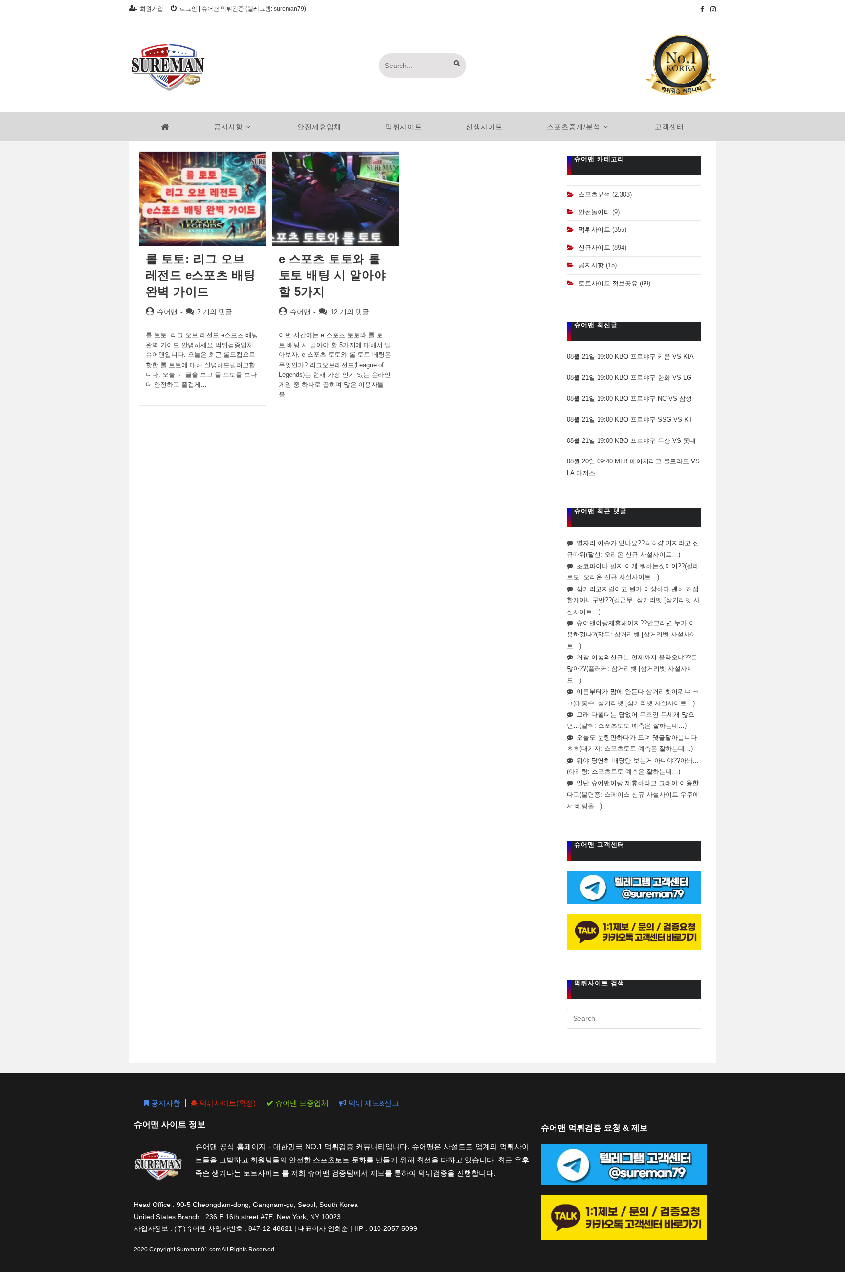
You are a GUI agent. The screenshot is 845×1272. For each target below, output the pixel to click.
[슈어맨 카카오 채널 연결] (634, 931)
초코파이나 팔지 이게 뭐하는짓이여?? (631, 566)
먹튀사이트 (594, 229)
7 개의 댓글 (214, 312)
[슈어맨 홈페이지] (165, 126)
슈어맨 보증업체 (301, 1103)
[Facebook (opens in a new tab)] (702, 9)
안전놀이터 (594, 212)
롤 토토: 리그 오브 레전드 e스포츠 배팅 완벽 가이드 (201, 275)
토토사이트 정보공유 (608, 283)
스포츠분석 (594, 194)
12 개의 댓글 (349, 312)
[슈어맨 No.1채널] (681, 64)
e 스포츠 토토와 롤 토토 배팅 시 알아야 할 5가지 (332, 275)
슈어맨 (167, 312)
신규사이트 (594, 247)
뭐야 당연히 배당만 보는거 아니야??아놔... (638, 760)
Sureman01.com (199, 1249)
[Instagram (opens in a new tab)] (711, 9)
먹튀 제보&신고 (372, 1103)
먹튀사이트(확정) (227, 1103)
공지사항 (591, 265)
